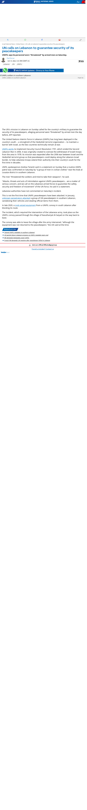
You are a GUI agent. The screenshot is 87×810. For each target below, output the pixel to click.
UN (13, 64)
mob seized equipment (25, 205)
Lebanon (6, 64)
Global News (20, 44)
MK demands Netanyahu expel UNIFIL (16, 238)
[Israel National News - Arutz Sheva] (43, 2)
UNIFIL (19, 64)
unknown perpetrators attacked (16, 198)
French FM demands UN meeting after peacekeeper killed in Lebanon (27, 240)
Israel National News (8, 44)
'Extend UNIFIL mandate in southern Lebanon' (19, 232)
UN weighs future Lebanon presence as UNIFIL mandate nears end (26, 235)
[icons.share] (83, 1)
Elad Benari (11, 58)
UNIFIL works (8, 149)
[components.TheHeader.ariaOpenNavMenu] (13, 2)
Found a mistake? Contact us (43, 249)
